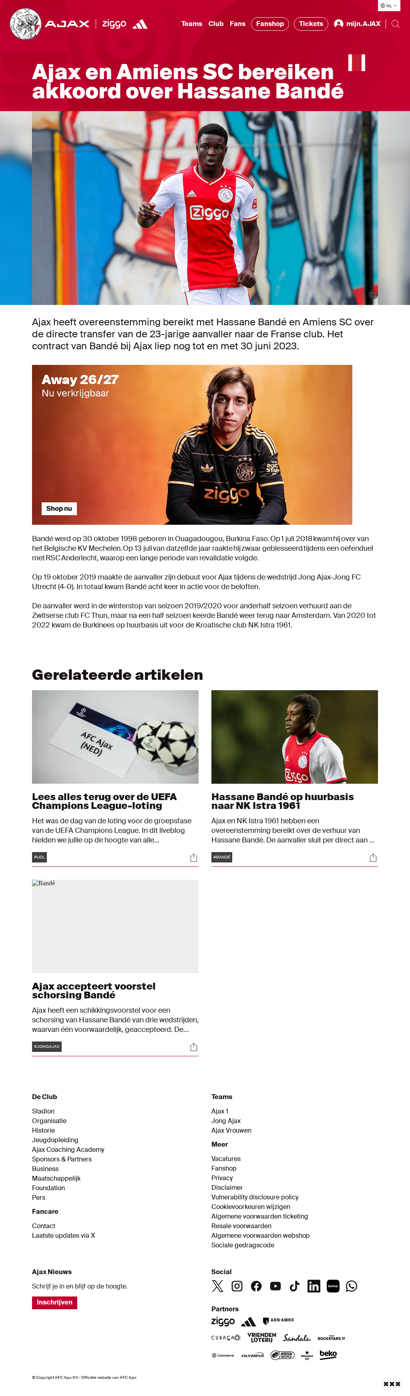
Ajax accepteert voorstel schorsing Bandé (94, 990)
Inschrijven (54, 1302)
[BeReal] (333, 1286)
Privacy (222, 1178)
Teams (191, 24)
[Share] (194, 857)
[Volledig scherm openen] (373, 294)
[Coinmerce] (223, 1356)
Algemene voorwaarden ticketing (259, 1217)
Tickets (311, 24)
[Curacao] (226, 1338)
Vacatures (226, 1159)
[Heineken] (307, 1356)
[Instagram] (237, 1286)
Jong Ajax (226, 1121)
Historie (43, 1131)
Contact (43, 1226)
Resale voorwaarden (241, 1226)
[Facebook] (256, 1286)
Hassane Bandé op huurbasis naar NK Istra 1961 (282, 801)
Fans (237, 24)
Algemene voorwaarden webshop (260, 1236)
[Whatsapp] (351, 1286)
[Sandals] (297, 1338)
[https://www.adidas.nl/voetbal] (140, 24)
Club (216, 24)
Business (45, 1169)
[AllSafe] (283, 1356)
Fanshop (270, 24)
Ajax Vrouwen (231, 1131)
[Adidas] (248, 1321)
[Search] (395, 24)
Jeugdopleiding (55, 1140)
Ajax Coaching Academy (68, 1150)
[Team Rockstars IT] (331, 1338)
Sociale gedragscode (242, 1245)
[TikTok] (294, 1286)
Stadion (43, 1111)
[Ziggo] (114, 24)
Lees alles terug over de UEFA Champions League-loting (104, 801)
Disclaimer (227, 1188)
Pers (38, 1198)
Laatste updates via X (63, 1236)
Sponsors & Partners (62, 1159)
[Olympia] (252, 1356)
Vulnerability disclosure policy (254, 1197)
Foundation (48, 1188)
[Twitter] (217, 1286)
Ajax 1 (219, 1111)
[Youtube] (275, 1286)
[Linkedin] (314, 1286)
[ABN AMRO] (278, 1321)
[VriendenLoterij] (261, 1338)
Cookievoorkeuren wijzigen (250, 1207)
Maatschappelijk (56, 1179)
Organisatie (49, 1121)
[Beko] (328, 1356)
